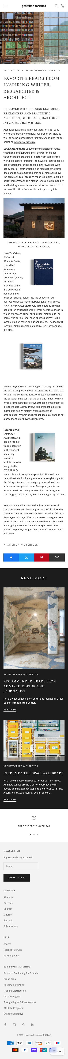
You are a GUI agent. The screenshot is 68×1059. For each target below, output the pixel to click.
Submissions (10, 926)
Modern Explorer (12, 529)
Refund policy (11, 955)
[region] (34, 822)
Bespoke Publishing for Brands (20, 973)
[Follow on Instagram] (14, 1024)
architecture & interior (42, 70)
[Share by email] (57, 557)
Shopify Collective (13, 1013)
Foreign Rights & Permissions (19, 1002)
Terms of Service (12, 949)
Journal (7, 920)
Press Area (9, 979)
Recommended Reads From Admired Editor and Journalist (30, 686)
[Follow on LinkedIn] (32, 1024)
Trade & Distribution (14, 990)
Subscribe (17, 877)
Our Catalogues (12, 996)
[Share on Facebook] (11, 557)
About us (8, 897)
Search (7, 944)
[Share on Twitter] (26, 557)
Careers (8, 903)
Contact (7, 908)
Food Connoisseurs (52, 529)
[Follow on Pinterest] (23, 1024)
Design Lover (30, 529)
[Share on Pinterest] (41, 557)
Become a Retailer (13, 985)
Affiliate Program (13, 1008)
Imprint (7, 914)
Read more (9, 709)
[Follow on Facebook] (5, 1024)
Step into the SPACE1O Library (33, 773)
